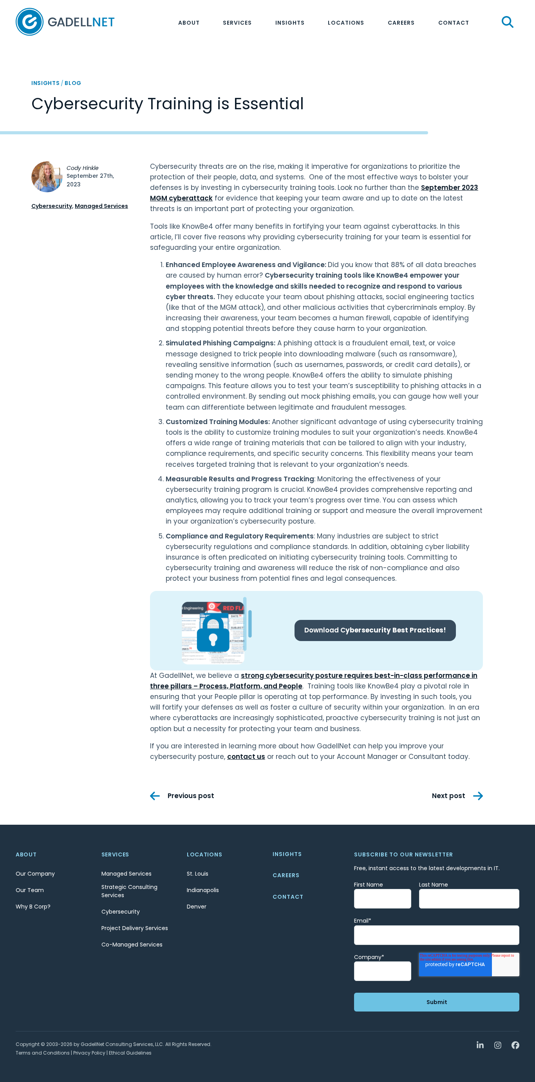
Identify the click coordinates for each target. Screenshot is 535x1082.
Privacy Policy (89, 1053)
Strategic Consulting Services (129, 891)
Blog (73, 83)
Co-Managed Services (132, 944)
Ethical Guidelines (130, 1053)
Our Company (35, 874)
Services (237, 23)
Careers (401, 23)
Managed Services (101, 206)
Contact (453, 23)
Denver (196, 906)
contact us (246, 756)
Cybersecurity (51, 206)
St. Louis (197, 874)
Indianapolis (203, 890)
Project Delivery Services (134, 928)
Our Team (30, 890)
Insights (290, 23)
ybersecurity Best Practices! (375, 630)
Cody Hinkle (83, 168)
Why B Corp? (33, 906)
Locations (346, 23)
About (189, 23)
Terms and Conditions (43, 1053)
